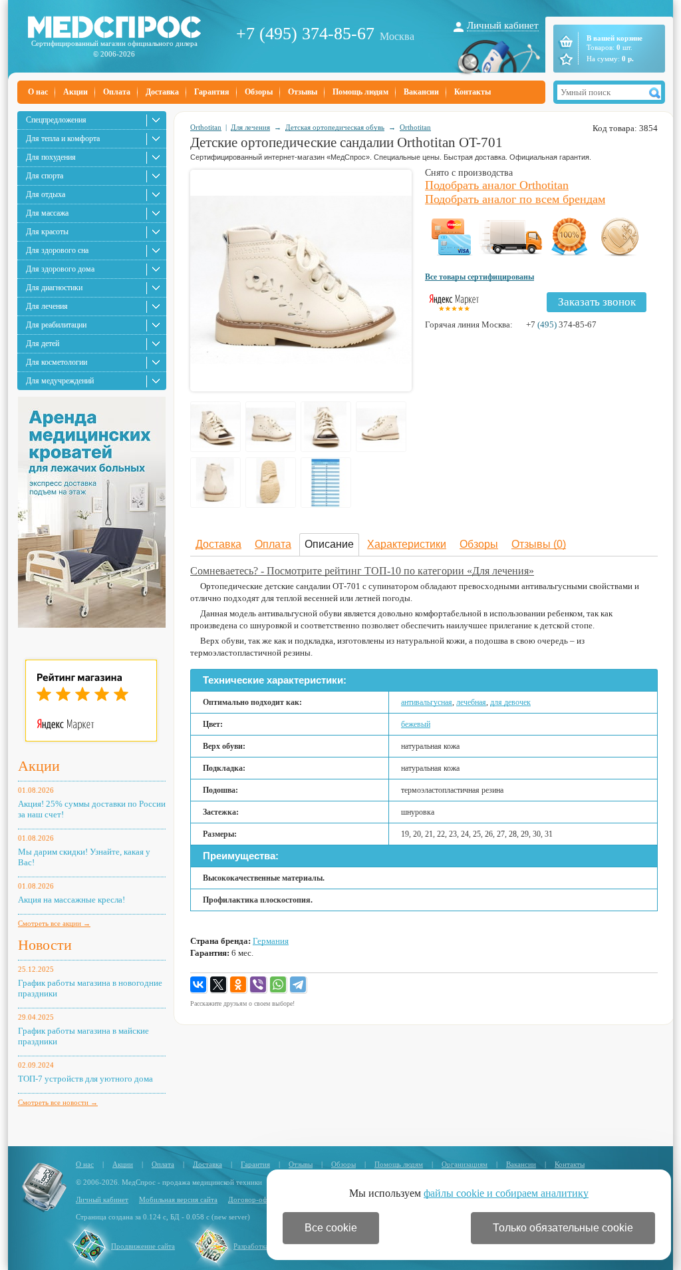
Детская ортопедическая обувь (334, 127)
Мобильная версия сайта (178, 1199)
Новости (45, 945)
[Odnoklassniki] (238, 985)
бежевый (415, 724)
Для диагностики (54, 287)
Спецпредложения (56, 119)
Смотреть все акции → (54, 923)
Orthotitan (205, 127)
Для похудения (51, 157)
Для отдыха (45, 194)
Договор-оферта (254, 1199)
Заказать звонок (597, 302)
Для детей (42, 343)
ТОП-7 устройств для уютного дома (85, 1079)
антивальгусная (426, 702)
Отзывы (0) (538, 544)
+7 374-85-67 (561, 324)
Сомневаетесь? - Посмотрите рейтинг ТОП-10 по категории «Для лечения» (362, 570)
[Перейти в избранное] (565, 59)
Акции (75, 92)
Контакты (472, 92)
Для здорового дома (60, 269)
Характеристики (406, 544)
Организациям (464, 1164)
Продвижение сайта (143, 1246)
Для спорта (44, 175)
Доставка (162, 92)
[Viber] (258, 985)
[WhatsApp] (278, 985)
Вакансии (421, 92)
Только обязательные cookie (563, 1227)
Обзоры (259, 92)
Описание (329, 544)
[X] (218, 985)
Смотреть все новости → (58, 1102)
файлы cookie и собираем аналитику (506, 1193)
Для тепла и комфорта (63, 138)
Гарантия (211, 92)
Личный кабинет (503, 25)
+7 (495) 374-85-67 (305, 33)
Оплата (116, 92)
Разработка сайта (260, 1246)
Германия (271, 941)
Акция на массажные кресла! (71, 900)
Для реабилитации (56, 324)
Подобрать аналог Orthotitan (497, 185)
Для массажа (47, 213)
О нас (38, 92)
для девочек (510, 702)
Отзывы (302, 92)
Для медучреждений (60, 380)
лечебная (471, 702)
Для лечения (47, 306)
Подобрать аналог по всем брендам (515, 199)
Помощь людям (360, 92)
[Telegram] (298, 985)
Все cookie (331, 1227)
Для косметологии (56, 362)
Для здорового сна (57, 250)
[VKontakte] (198, 985)
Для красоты (47, 231)
